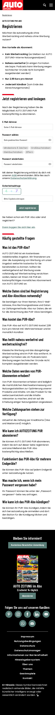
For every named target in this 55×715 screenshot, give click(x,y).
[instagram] (18, 614)
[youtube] (46, 614)
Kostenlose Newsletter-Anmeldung (27, 544)
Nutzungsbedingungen (27, 641)
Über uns (27, 664)
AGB (14, 175)
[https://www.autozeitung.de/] (12, 5)
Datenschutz (27, 645)
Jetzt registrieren (27, 207)
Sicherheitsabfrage (11, 185)
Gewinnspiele (28, 673)
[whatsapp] (22, 623)
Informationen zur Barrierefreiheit (27, 655)
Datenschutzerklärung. (23, 178)
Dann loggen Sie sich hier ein (18, 227)
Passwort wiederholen (13, 159)
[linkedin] (36, 614)
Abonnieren (27, 595)
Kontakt (27, 678)
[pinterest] (8, 614)
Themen (27, 669)
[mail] (32, 623)
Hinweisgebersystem (27, 659)
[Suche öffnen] (44, 5)
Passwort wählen (10, 134)
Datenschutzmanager (27, 650)
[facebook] (27, 614)
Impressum (27, 636)
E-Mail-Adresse (9, 122)
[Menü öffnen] (51, 5)
